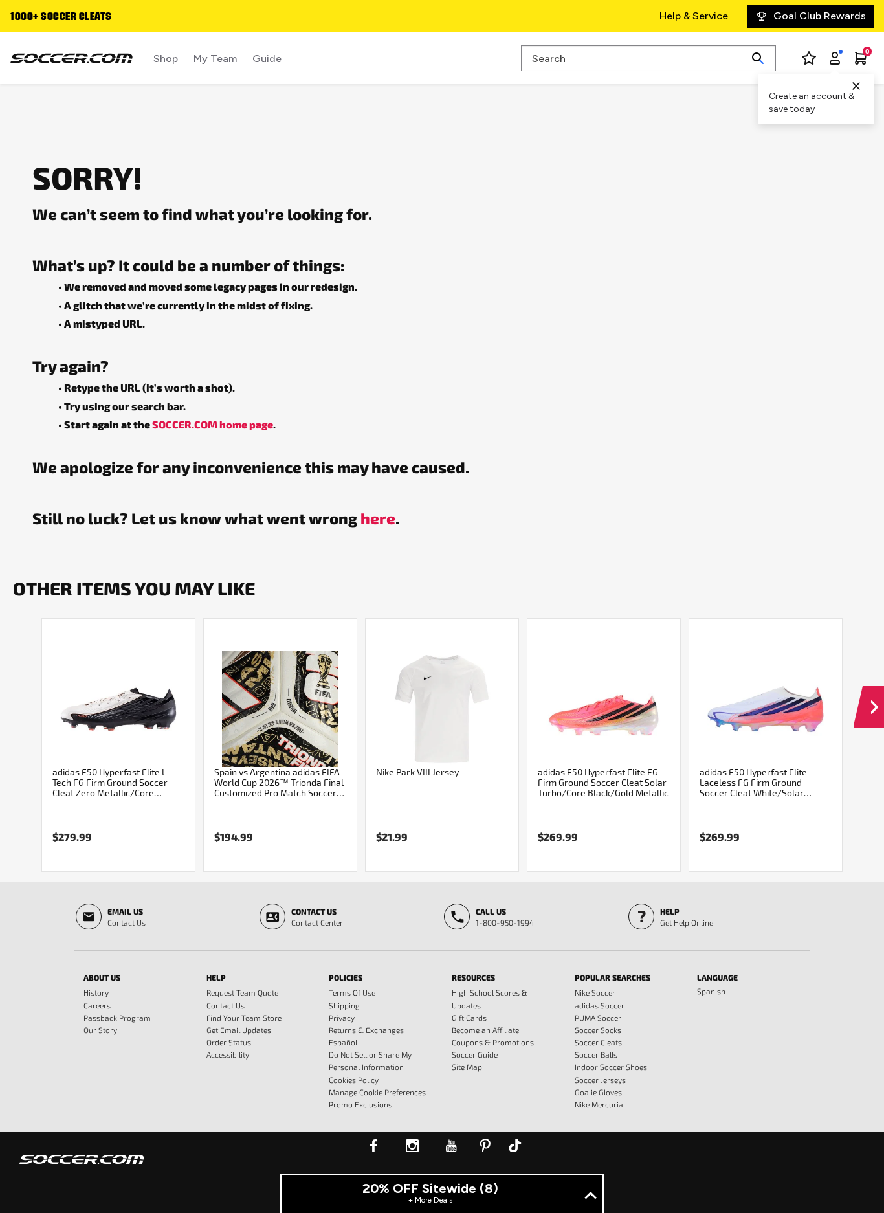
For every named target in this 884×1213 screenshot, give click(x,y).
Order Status (228, 1042)
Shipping (344, 1005)
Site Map (467, 1066)
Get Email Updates (238, 1029)
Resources (473, 977)
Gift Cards (469, 1017)
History (96, 992)
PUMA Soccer (598, 1017)
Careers (97, 1005)
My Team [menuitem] (215, 58)
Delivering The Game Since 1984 (105, 17)
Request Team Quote (242, 992)
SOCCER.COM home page (212, 424)
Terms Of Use (352, 992)
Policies (345, 977)
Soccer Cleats (598, 1042)
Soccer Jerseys (600, 1079)
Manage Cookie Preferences (377, 1091)
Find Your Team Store (244, 1017)
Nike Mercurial (600, 1104)
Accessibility (227, 1054)
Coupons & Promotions (493, 1042)
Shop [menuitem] (165, 58)
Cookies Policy (354, 1079)
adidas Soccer (599, 1005)
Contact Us (225, 1005)
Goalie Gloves (598, 1091)
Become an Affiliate (485, 1029)
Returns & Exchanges (366, 1029)
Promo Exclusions (360, 1104)
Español (343, 1042)
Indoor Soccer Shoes (611, 1066)
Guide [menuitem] (267, 58)
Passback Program (117, 1017)
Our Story (100, 1029)
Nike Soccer (595, 992)
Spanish (711, 991)
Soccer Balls (596, 1054)
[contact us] (81, 1167)
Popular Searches (612, 977)
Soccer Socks (598, 1029)
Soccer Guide (475, 1054)
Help (216, 977)
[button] (869, 694)
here (377, 518)
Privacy (342, 1017)
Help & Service (693, 16)
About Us (101, 977)
